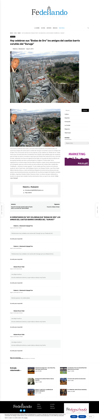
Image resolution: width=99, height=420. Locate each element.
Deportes (67, 118)
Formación (67, 121)
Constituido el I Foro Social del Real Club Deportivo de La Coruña (77, 368)
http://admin (28, 192)
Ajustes (25, 417)
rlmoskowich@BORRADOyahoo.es (34, 190)
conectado (21, 358)
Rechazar (82, 416)
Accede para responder (16, 239)
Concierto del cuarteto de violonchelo (77, 378)
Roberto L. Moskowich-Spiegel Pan (23, 226)
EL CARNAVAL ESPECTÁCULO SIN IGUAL (77, 389)
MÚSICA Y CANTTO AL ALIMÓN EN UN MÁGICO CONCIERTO (44, 390)
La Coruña (67, 125)
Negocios (67, 129)
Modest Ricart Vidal (19, 267)
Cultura (67, 114)
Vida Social (13, 36)
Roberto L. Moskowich (19, 49)
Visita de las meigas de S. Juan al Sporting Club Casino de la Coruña (45, 368)
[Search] (88, 28)
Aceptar (74, 416)
